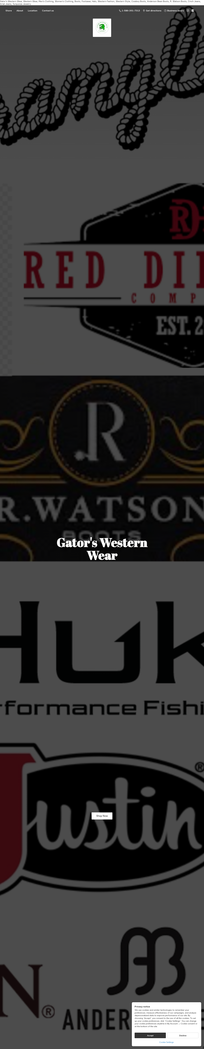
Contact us (48, 10)
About (20, 10)
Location (32, 10)
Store (9, 10)
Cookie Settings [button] (166, 1042)
